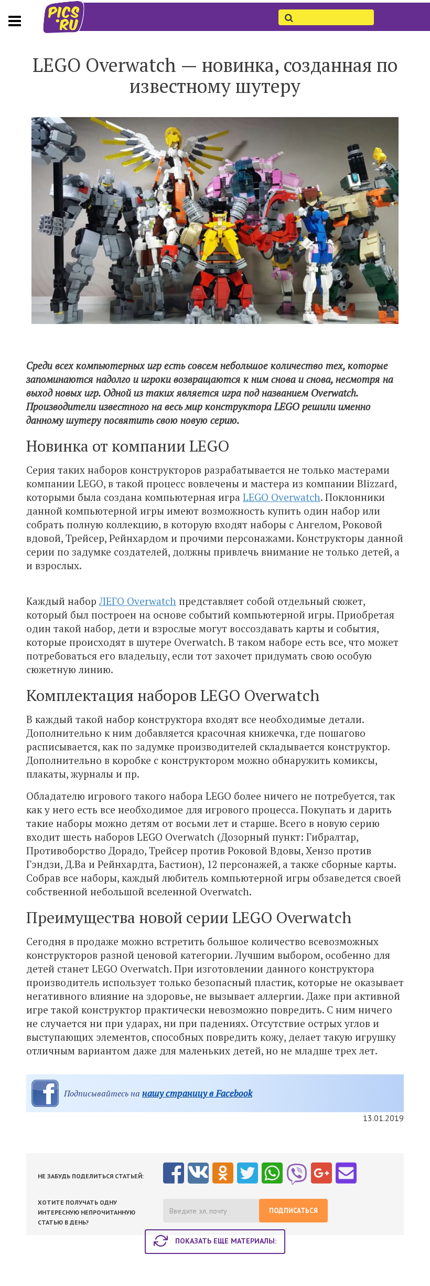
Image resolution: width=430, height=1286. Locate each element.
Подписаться (293, 1210)
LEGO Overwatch (281, 497)
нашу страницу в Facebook (197, 1093)
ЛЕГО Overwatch (137, 601)
